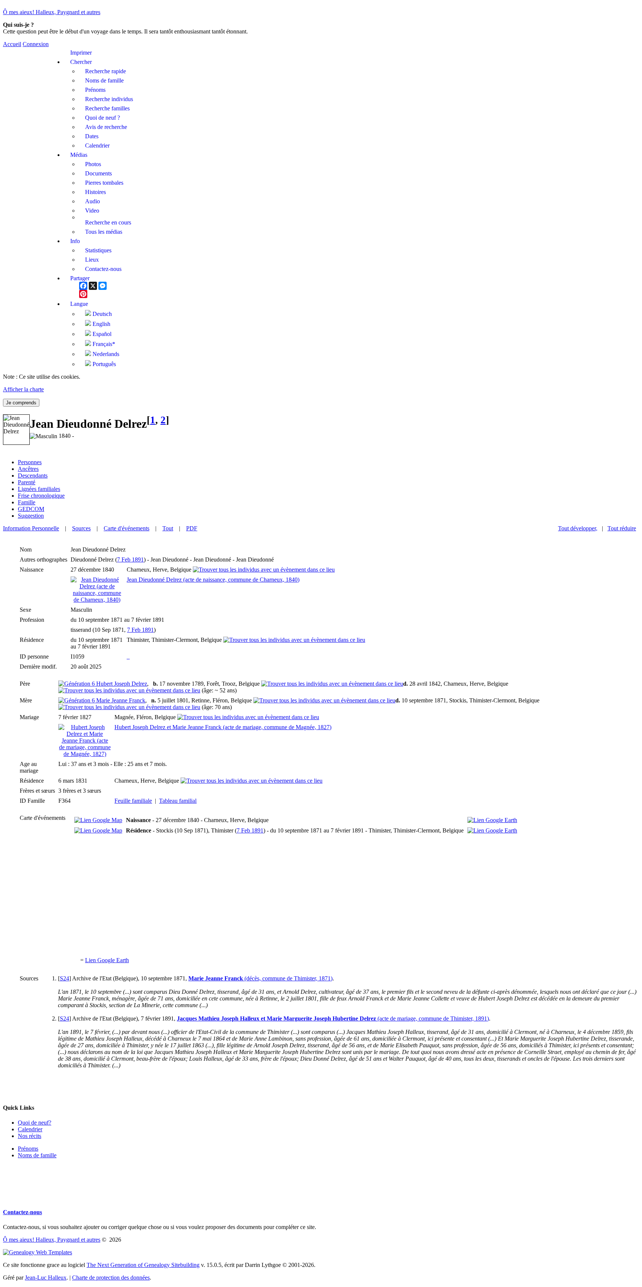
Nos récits (29, 1136)
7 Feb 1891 (130, 559)
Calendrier (30, 1129)
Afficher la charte (23, 389)
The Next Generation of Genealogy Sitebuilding (143, 1265)
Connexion (36, 44)
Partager (80, 278)
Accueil (12, 44)
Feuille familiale (133, 801)
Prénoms (28, 1148)
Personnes (30, 462)
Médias (78, 155)
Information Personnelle (31, 528)
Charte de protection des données (111, 1277)
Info (75, 241)
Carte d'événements (126, 528)
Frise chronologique (41, 495)
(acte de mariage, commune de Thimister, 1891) (333, 1018)
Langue (79, 304)
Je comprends (21, 402)
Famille (26, 502)
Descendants (33, 475)
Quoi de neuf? (34, 1122)
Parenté (26, 482)
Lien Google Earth (107, 960)
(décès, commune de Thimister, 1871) (260, 978)
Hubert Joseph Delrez (121, 683)
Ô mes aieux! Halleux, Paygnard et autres (51, 12)
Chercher (81, 62)
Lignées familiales (39, 489)
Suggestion (31, 515)
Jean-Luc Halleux (46, 1277)
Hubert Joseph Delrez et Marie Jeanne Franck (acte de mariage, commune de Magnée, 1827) (222, 727)
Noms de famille (37, 1155)
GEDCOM (31, 509)
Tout (167, 528)
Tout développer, (577, 528)
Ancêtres (28, 469)
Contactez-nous (22, 1212)
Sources (81, 528)
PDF (191, 528)
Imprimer (81, 52)
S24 (64, 978)
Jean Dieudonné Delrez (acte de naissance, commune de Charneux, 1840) (213, 579)
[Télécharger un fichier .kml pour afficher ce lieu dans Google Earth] (492, 820)
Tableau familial (178, 801)
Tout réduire (621, 528)
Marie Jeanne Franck (120, 700)
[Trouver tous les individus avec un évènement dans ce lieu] (264, 569)
